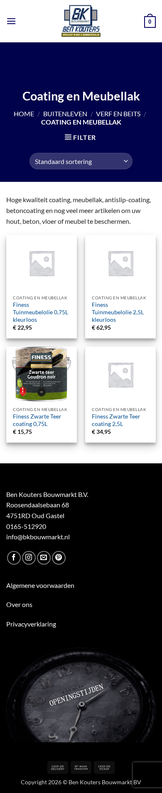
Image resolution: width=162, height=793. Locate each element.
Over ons (19, 604)
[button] (11, 21)
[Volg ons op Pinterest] (59, 558)
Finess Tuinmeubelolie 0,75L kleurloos (40, 312)
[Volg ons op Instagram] (29, 558)
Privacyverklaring (31, 624)
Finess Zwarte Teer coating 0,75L (37, 420)
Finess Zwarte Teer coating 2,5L (116, 420)
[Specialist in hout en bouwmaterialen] (81, 21)
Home (24, 113)
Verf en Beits (118, 113)
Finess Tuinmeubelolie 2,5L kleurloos (118, 312)
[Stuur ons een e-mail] (44, 558)
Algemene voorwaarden (40, 585)
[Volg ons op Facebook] (14, 558)
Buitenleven (65, 113)
